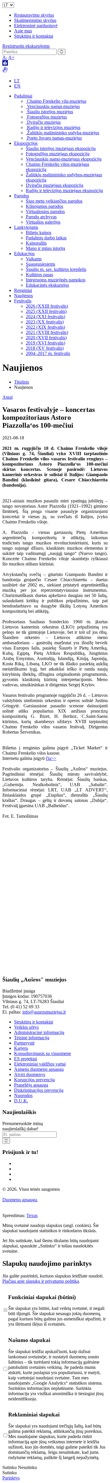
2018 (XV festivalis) (45, 348)
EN (17, 85)
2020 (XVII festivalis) (46, 337)
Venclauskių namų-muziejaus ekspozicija (63, 158)
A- (4, 57)
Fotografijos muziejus (46, 116)
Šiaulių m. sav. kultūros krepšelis (56, 269)
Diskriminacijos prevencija (38, 1090)
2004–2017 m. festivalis (48, 353)
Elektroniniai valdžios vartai (40, 1063)
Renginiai (23, 290)
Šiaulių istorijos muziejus (49, 111)
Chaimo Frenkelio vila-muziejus (56, 101)
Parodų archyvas (41, 216)
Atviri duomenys (29, 1074)
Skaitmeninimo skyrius (35, 20)
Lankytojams (26, 227)
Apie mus (23, 30)
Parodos (21, 195)
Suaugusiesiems (40, 264)
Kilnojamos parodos (44, 206)
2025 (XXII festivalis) (46, 311)
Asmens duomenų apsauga (39, 1069)
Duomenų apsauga (20, 1199)
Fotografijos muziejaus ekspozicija (57, 153)
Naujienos (23, 295)
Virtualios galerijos (43, 222)
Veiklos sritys (26, 1027)
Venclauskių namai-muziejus (53, 106)
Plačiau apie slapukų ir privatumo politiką (40, 1281)
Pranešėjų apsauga (31, 1084)
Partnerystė (24, 1042)
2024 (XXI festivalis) (45, 316)
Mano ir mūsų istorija (45, 248)
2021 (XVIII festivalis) (47, 332)
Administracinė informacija (39, 1032)
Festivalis (22, 300)
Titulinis (21, 382)
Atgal (7, 397)
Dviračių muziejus (43, 122)
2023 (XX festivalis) (45, 321)
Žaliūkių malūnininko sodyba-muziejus (62, 132)
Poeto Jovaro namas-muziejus (54, 137)
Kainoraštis (36, 243)
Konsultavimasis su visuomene (42, 1053)
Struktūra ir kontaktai (33, 36)
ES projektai (25, 1058)
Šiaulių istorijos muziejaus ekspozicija (61, 148)
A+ (11, 57)
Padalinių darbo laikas (46, 237)
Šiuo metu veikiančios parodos (54, 201)
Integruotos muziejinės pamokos (55, 279)
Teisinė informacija (31, 1037)
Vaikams (34, 258)
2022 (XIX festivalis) (45, 327)
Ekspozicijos (26, 143)
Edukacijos (24, 253)
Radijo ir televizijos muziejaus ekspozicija (64, 190)
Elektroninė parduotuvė (35, 25)
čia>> (51, 758)
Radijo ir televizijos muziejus (53, 127)
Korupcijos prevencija (34, 1079)
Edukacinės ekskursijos (47, 285)
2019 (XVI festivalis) (45, 342)
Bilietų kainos (38, 232)
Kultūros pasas (39, 274)
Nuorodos (23, 1095)
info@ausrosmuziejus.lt (44, 1011)
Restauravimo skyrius (34, 15)
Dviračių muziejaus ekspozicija (54, 185)
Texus (32, 1215)
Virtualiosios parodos (45, 211)
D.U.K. (21, 1100)
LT (17, 80)
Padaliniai (23, 95)
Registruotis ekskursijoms (26, 45)
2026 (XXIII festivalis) (47, 306)
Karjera (21, 1048)
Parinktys (11, 1477)
